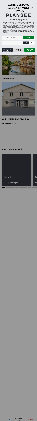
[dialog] (18, 27)
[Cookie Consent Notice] (18, 27)
